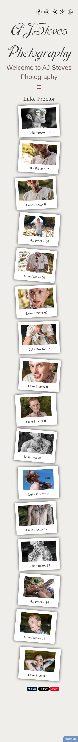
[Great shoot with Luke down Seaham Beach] (39, 118)
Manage (73, 2)
